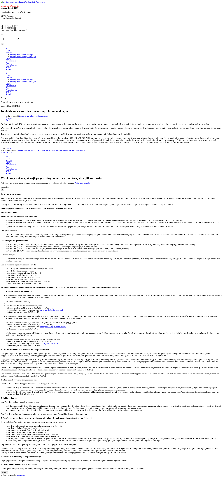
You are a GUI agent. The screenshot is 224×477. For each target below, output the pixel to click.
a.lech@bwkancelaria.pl (49, 344)
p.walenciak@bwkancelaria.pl (51, 310)
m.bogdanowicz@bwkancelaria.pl (53, 327)
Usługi (8, 59)
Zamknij (4, 473)
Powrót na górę (6, 152)
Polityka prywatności (82, 183)
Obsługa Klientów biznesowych (22, 55)
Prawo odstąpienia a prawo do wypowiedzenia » (67, 150)
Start (7, 48)
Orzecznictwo (11, 61)
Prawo (8, 63)
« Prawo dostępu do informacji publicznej (33, 150)
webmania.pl (21, 475)
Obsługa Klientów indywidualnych (23, 57)
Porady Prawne (11, 65)
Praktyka (9, 52)
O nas (8, 50)
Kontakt (9, 69)
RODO (8, 67)
